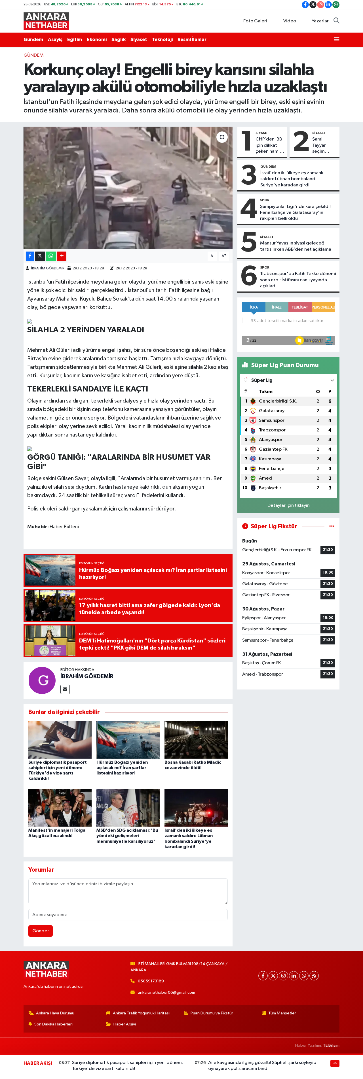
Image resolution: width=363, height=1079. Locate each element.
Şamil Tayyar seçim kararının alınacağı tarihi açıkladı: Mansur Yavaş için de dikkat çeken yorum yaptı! (322, 145)
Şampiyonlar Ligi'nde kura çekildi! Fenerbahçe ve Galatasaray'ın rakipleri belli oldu (295, 212)
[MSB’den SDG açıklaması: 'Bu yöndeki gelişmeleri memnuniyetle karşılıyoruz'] (128, 807)
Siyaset (138, 39)
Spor (264, 200)
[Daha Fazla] (61, 256)
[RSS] (314, 975)
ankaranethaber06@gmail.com (166, 992)
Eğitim (74, 39)
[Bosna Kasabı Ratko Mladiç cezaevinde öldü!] (196, 739)
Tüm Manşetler (282, 1013)
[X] (273, 975)
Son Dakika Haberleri (53, 1024)
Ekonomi (97, 39)
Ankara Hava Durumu (55, 1013)
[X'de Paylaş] (40, 256)
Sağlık (118, 39)
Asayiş (55, 39)
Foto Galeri (255, 21)
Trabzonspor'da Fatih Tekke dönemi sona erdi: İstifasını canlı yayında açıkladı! (298, 279)
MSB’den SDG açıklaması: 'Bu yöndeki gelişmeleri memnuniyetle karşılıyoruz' (127, 835)
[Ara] (336, 21)
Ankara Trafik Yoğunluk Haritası (141, 1013)
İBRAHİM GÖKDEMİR (47, 268)
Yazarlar (320, 21)
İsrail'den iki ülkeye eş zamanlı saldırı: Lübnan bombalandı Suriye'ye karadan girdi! (291, 179)
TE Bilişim (331, 1045)
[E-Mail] (65, 689)
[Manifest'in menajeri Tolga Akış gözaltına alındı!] (60, 807)
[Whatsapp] (304, 975)
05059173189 (151, 981)
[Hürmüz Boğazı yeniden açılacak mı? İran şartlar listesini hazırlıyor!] (128, 739)
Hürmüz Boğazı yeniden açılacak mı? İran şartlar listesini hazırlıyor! (122, 767)
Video (289, 21)
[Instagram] (283, 975)
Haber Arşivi (124, 1024)
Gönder (40, 931)
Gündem (33, 39)
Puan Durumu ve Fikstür (212, 1013)
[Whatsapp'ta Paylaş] (51, 256)
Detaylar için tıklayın (288, 505)
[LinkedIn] (293, 975)
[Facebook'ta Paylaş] (30, 256)
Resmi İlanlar (192, 39)
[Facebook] (263, 975)
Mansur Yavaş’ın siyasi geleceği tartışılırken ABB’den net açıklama (295, 246)
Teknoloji (162, 39)
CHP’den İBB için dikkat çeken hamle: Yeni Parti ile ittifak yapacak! (270, 145)
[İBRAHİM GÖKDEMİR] (42, 680)
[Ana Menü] (336, 39)
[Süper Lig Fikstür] (332, 526)
